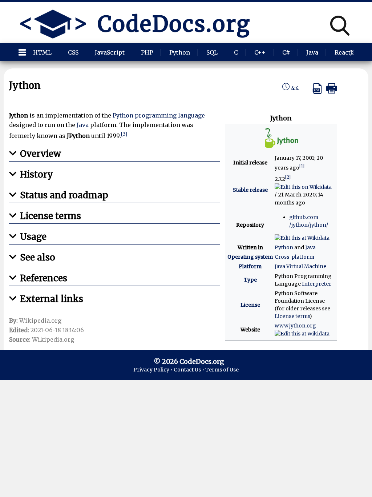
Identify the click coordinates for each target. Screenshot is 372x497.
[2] (288, 177)
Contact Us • (189, 369)
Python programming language (159, 115)
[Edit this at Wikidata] (302, 237)
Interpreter (316, 284)
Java (310, 247)
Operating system (250, 257)
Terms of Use (222, 369)
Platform (250, 266)
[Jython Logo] (281, 148)
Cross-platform (294, 257)
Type (250, 280)
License (250, 305)
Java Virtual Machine (300, 266)
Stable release (250, 190)
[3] (124, 134)
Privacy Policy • (153, 369)
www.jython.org (295, 325)
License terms (292, 316)
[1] (301, 165)
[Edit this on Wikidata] (303, 186)
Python (284, 247)
